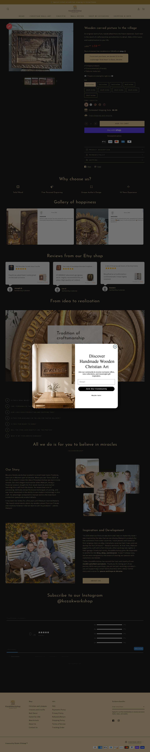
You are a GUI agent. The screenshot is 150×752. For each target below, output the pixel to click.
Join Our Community (96, 389)
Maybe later (96, 395)
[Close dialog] (115, 346)
